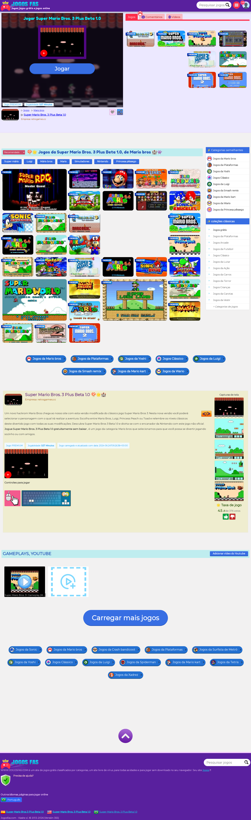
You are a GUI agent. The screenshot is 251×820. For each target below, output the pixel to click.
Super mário (11, 161)
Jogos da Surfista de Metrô (218, 649)
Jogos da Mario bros (224, 158)
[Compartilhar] (120, 112)
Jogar (62, 68)
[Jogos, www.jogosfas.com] (20, 6)
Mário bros (46, 161)
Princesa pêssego (126, 161)
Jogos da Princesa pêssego (228, 209)
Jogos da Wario (222, 203)
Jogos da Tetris (228, 662)
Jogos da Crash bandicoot (117, 649)
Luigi (29, 161)
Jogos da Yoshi (221, 171)
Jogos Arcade (221, 242)
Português (13, 799)
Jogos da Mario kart (224, 197)
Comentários (152, 17)
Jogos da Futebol (223, 249)
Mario (63, 161)
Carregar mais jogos (125, 618)
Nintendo (102, 161)
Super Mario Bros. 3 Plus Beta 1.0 (118, 811)
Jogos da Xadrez (126, 674)
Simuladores (82, 161)
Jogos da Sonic (26, 649)
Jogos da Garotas (223, 293)
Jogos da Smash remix (226, 190)
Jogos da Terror (222, 281)
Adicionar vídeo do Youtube (229, 553)
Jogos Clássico (221, 177)
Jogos (131, 17)
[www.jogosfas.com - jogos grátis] (20, 764)
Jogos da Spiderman (141, 662)
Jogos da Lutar (221, 261)
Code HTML (211, 414)
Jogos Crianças (221, 287)
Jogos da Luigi (221, 184)
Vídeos (174, 17)
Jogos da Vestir (221, 300)
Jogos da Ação (221, 268)
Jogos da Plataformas (225, 165)
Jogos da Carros (222, 274)
